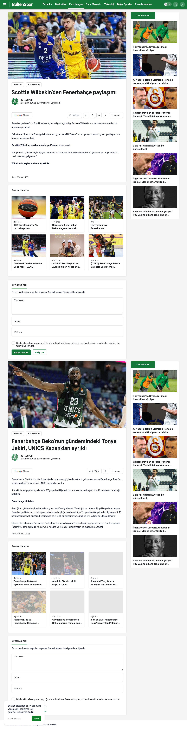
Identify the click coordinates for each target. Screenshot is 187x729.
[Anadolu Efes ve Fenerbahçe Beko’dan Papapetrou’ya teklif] (29, 609)
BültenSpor (22, 4)
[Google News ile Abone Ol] (22, 115)
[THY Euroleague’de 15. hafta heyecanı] (29, 214)
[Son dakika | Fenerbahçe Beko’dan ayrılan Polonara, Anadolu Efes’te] (106, 609)
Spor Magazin (93, 4)
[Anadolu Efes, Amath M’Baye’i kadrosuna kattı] (106, 570)
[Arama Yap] (175, 4)
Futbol (46, 4)
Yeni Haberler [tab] (142, 15)
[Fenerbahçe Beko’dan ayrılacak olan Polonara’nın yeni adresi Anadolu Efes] (29, 570)
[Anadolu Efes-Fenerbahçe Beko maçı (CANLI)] (29, 252)
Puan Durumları (143, 4)
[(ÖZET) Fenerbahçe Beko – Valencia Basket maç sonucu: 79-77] (106, 252)
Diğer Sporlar (124, 4)
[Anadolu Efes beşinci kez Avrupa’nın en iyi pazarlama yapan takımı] (67, 252)
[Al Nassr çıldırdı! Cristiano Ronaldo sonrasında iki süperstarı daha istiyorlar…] (155, 69)
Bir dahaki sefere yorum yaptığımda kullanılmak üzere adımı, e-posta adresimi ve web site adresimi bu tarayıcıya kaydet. (68, 344)
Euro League (76, 4)
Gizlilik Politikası (14, 719)
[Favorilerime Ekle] (85, 115)
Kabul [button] (36, 719)
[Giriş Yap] (182, 4)
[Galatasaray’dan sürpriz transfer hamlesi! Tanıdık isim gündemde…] (155, 102)
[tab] (167, 15)
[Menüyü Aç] (4, 4)
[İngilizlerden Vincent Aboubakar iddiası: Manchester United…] (155, 168)
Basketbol (60, 4)
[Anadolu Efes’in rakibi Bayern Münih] (67, 570)
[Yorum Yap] (92, 115)
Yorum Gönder (21, 352)
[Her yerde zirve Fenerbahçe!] (106, 214)
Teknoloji (109, 4)
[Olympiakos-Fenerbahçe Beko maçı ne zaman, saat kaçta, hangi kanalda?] (67, 609)
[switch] (168, 4)
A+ (99, 115)
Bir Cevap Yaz (19, 284)
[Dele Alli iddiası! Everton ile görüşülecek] (155, 135)
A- (105, 115)
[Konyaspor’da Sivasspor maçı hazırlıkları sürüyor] (155, 36)
